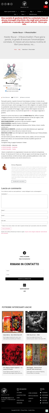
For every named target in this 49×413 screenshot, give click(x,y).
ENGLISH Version (33, 14)
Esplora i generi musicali (9, 11)
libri (30, 110)
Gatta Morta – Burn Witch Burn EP (12, 335)
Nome (3, 210)
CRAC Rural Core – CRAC (33, 335)
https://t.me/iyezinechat (24, 259)
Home (15, 49)
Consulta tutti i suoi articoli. (19, 181)
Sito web (3, 220)
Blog (31, 11)
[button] (46, 2)
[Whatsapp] (11, 4)
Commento (4, 193)
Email (3, 215)
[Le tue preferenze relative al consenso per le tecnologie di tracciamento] (47, 411)
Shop (23, 14)
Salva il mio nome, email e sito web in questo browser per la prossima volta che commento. (24, 225)
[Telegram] (8, 4)
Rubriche (23, 11)
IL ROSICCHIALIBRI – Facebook (9, 147)
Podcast (39, 11)
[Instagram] (5, 4)
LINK (24, 291)
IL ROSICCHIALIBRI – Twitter (8, 149)
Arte (15, 14)
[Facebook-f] (2, 4)
